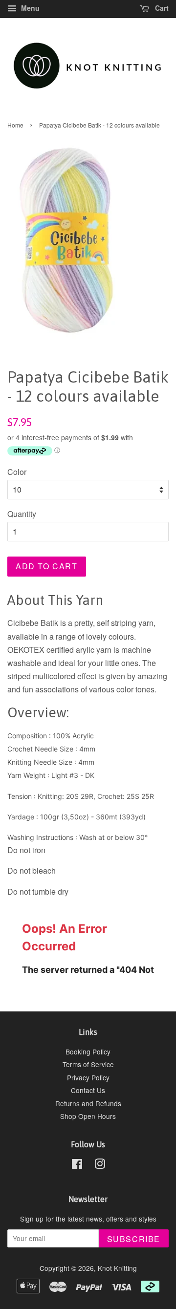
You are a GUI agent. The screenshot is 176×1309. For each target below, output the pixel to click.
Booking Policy (88, 1051)
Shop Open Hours (88, 1116)
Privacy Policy (88, 1077)
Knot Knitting (117, 1268)
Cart (161, 8)
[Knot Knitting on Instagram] (99, 1165)
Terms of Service (88, 1064)
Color (16, 471)
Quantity (21, 513)
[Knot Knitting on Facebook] (77, 1165)
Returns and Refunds (88, 1103)
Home (15, 125)
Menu (29, 8)
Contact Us (88, 1090)
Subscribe (133, 1239)
